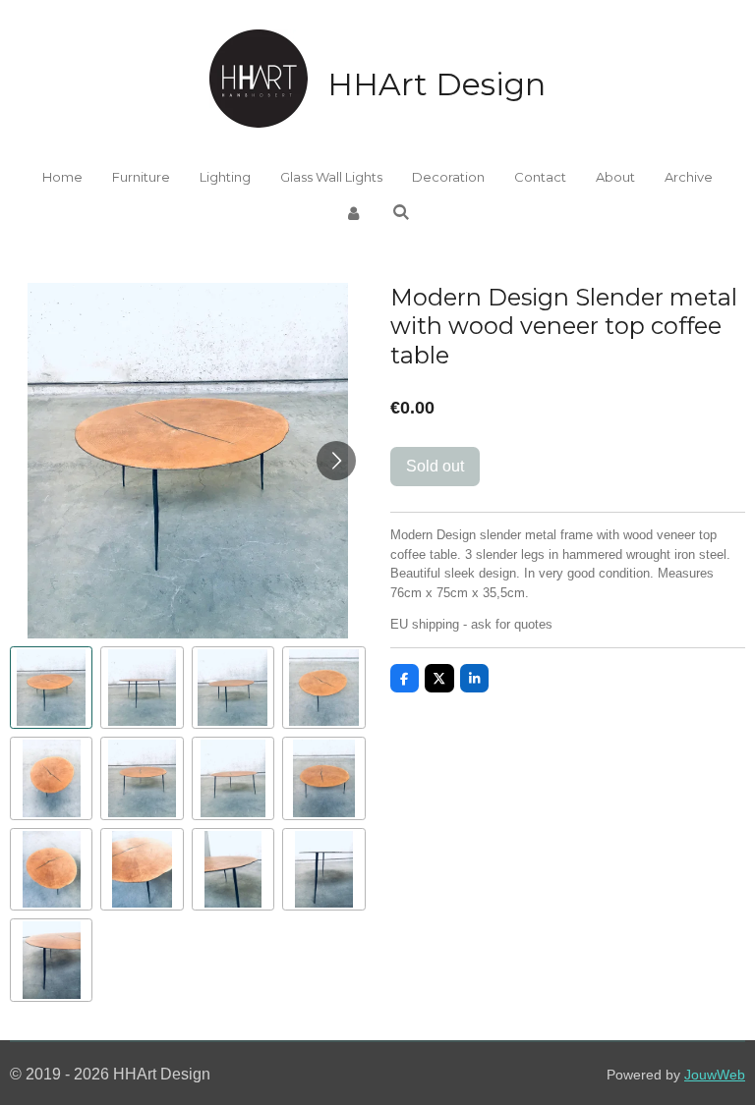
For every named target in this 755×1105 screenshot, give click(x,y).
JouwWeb (714, 1075)
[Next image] (336, 460)
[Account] (354, 214)
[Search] (401, 212)
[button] (51, 687)
